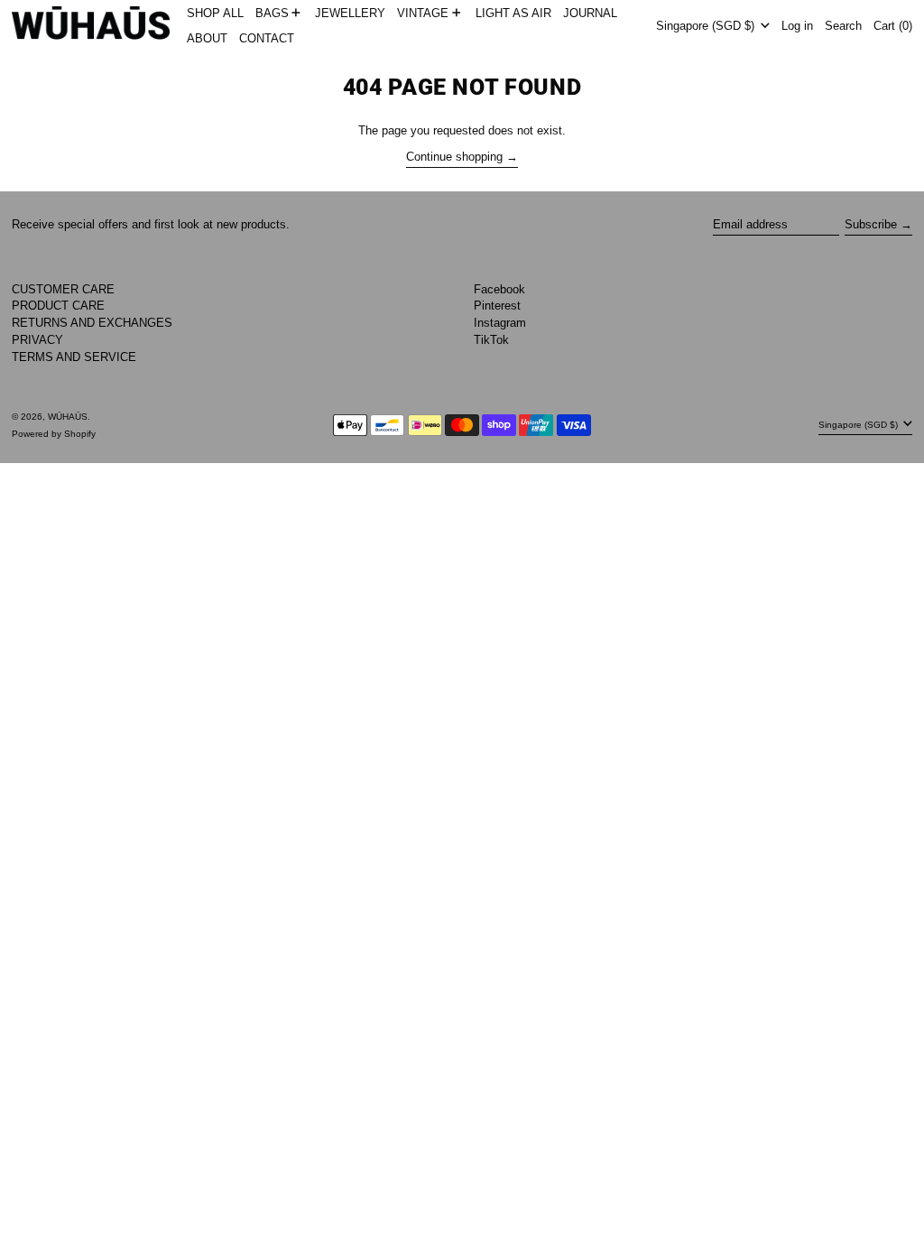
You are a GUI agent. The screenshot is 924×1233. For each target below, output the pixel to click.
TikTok (491, 340)
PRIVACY (37, 340)
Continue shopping (454, 156)
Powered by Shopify (54, 434)
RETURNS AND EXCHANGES (92, 322)
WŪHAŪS (68, 417)
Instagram (500, 322)
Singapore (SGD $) (707, 25)
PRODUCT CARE (58, 305)
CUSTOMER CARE (63, 289)
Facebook (499, 289)
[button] (843, 25)
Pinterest (497, 305)
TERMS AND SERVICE (74, 357)
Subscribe (871, 224)
